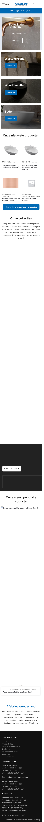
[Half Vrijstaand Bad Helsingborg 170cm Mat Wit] (31, 150)
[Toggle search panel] (33, 4)
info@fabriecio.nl (19, 800)
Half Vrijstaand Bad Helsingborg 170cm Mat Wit (29, 167)
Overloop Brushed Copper (29, 199)
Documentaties (8, 756)
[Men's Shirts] (21, 64)
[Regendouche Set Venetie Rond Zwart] (20, 596)
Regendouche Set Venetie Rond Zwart (17, 692)
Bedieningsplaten (8, 194)
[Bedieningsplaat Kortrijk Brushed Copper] (11, 183)
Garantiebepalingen (9, 751)
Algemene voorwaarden (11, 746)
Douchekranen (15, 689)
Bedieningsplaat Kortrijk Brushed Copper (11, 199)
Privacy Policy (7, 744)
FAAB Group (35, 820)
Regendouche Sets (29, 689)
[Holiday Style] (21, 91)
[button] (4, 33)
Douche (6, 689)
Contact (5, 741)
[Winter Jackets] (21, 117)
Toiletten (5, 196)
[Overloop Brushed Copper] (31, 183)
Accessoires (27, 194)
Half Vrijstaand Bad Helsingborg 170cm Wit (11, 166)
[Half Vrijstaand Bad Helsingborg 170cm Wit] (11, 150)
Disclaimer (6, 749)
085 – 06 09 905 (16, 798)
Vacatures (6, 754)
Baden (4, 161)
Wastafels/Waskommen (31, 196)
